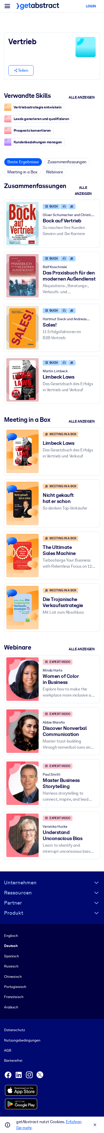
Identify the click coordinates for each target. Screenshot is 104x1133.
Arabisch (11, 1007)
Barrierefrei (13, 1060)
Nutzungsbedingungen (22, 1040)
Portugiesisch (15, 987)
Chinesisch (13, 977)
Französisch (13, 997)
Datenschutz (14, 1030)
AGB (7, 1050)
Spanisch (11, 956)
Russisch (11, 966)
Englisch (11, 936)
